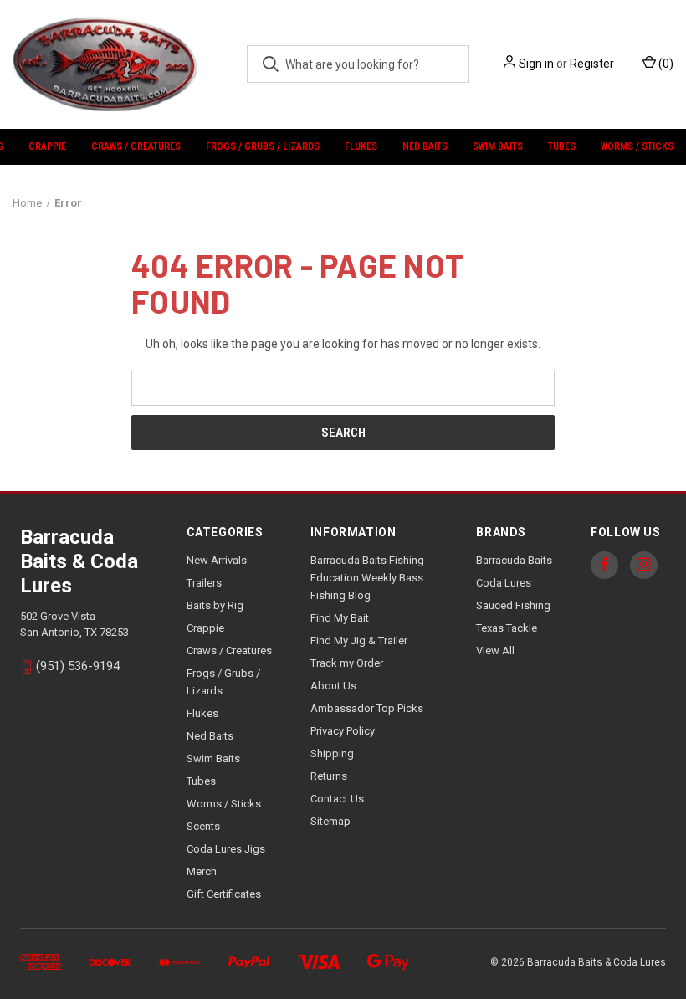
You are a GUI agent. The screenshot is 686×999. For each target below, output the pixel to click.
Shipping (332, 753)
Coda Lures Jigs (226, 849)
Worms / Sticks (637, 146)
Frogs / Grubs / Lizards (263, 146)
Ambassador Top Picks (366, 708)
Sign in (536, 63)
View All (495, 650)
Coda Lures (503, 582)
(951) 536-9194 (78, 666)
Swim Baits (498, 146)
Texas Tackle (506, 628)
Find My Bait (339, 618)
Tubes (562, 146)
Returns (328, 776)
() (664, 63)
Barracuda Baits (514, 560)
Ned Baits (425, 146)
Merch (202, 871)
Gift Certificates (224, 894)
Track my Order (346, 663)
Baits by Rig (215, 605)
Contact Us (337, 798)
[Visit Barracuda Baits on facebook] (604, 564)
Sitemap (330, 821)
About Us (333, 685)
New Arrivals (217, 560)
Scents (203, 826)
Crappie (47, 146)
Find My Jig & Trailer (358, 640)
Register (592, 63)
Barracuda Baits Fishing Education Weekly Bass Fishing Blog (367, 578)
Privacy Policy (342, 731)
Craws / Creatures (136, 146)
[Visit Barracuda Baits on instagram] (644, 564)
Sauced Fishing (513, 605)
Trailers (204, 582)
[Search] (270, 64)
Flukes (361, 146)
